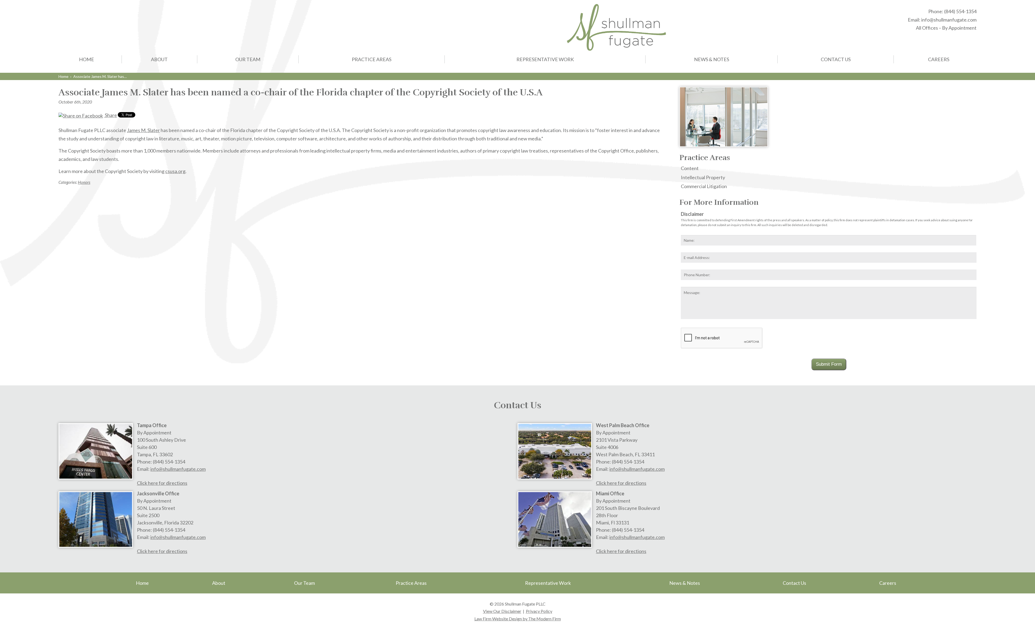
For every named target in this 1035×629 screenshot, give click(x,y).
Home (86, 59)
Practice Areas (371, 59)
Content (690, 168)
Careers (938, 59)
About (159, 59)
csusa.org (175, 171)
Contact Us (836, 59)
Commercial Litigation (704, 186)
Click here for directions (162, 483)
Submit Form (829, 364)
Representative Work (545, 59)
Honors (84, 182)
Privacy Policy (539, 611)
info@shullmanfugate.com (949, 20)
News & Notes (711, 59)
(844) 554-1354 (960, 11)
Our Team (247, 59)
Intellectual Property (703, 177)
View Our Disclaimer (502, 611)
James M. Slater (143, 130)
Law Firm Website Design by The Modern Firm (517, 618)
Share (110, 115)
